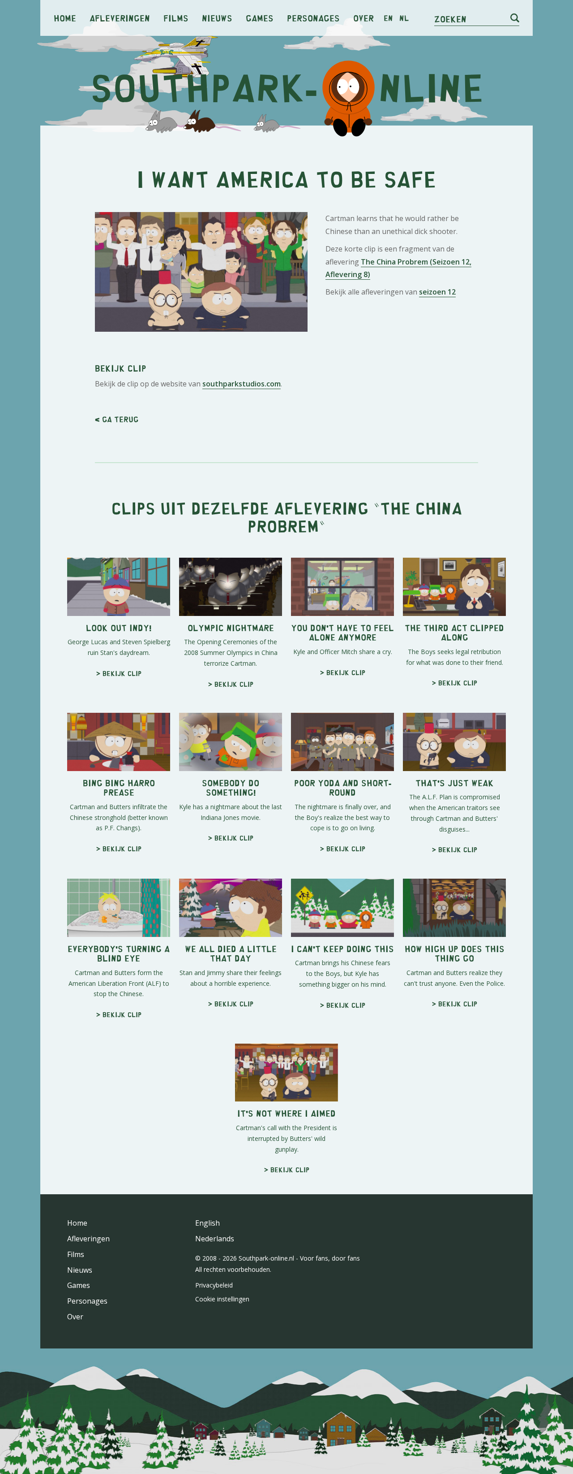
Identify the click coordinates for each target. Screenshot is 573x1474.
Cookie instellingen (222, 1299)
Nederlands (214, 1239)
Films (175, 18)
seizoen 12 (437, 292)
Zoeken (450, 19)
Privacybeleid (214, 1285)
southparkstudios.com (241, 384)
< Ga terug (116, 419)
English (207, 1223)
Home (65, 18)
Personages (313, 18)
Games (260, 18)
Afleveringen (120, 18)
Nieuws (217, 18)
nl (404, 18)
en (388, 18)
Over (363, 18)
